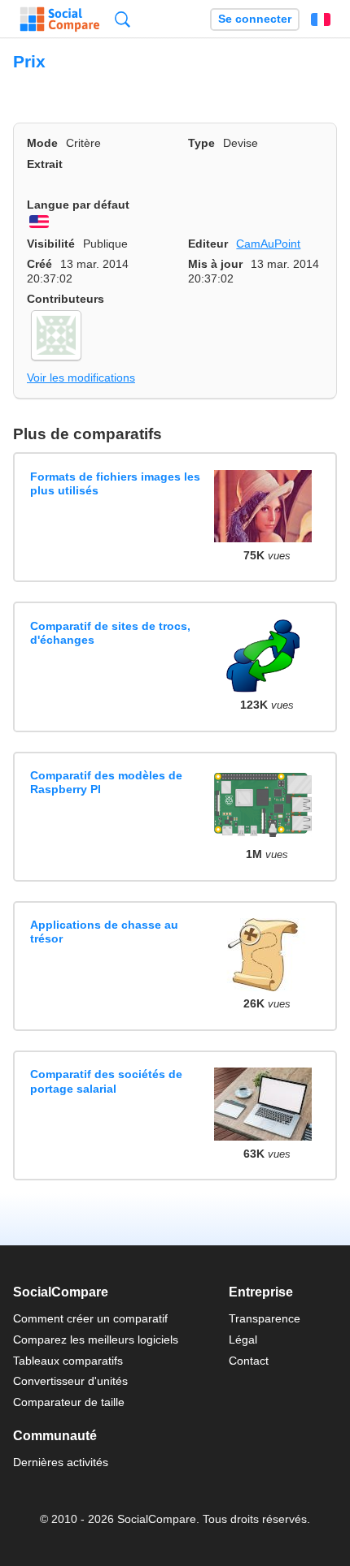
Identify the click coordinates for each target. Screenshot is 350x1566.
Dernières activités (60, 1462)
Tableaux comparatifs (68, 1360)
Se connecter (254, 19)
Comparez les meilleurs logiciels (95, 1339)
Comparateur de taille (69, 1402)
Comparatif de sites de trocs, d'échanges (110, 632)
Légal (243, 1339)
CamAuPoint (268, 243)
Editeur (208, 243)
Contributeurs (65, 298)
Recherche (122, 19)
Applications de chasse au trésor (104, 931)
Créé (39, 263)
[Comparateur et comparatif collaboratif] (60, 19)
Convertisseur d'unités (70, 1380)
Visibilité (51, 243)
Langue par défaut (78, 204)
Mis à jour (215, 263)
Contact (249, 1360)
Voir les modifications (81, 377)
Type (201, 142)
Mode (42, 142)
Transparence (264, 1318)
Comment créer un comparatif (90, 1318)
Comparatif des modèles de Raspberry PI (106, 782)
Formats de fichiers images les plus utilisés (115, 483)
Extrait (45, 163)
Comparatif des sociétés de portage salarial (106, 1081)
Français (320, 19)
